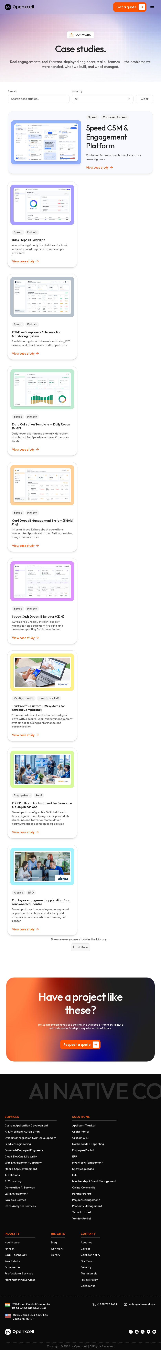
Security (86, 1267)
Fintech (10, 1249)
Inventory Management (87, 1162)
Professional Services (19, 1273)
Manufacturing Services (20, 1280)
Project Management (86, 1200)
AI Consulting (13, 1181)
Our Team (87, 1261)
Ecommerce (12, 1267)
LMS (74, 1175)
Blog (54, 1242)
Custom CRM (80, 1138)
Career (85, 1249)
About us (86, 1242)
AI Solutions (12, 1175)
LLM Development (16, 1193)
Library (55, 1255)
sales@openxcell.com (142, 1304)
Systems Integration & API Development (31, 1138)
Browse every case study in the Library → (80, 939)
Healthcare (12, 1242)
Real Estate (12, 1261)
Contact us (88, 1286)
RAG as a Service (15, 1200)
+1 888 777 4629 (107, 1304)
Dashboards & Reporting (88, 1144)
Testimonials (89, 1273)
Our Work (57, 1249)
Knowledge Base (83, 1169)
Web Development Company (23, 1162)
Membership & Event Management (94, 1181)
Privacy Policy (89, 1280)
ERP (74, 1156)
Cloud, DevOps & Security (21, 1156)
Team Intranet (81, 1212)
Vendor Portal (81, 1218)
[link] (100, 167)
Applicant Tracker (84, 1125)
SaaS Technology (16, 1255)
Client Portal (80, 1131)
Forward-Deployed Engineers (24, 1150)
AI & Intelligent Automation (22, 1131)
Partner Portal (81, 1193)
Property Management (87, 1206)
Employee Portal (83, 1150)
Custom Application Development (26, 1125)
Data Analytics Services (20, 1206)
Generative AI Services (20, 1187)
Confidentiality (90, 1255)
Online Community (83, 1187)
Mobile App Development (21, 1169)
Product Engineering (18, 1144)
